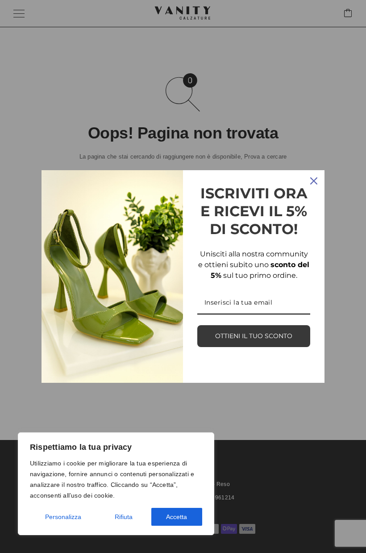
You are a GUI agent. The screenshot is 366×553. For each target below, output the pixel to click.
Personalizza (63, 516)
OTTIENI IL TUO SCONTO (253, 336)
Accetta (176, 516)
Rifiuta (124, 516)
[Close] (313, 181)
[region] (116, 483)
